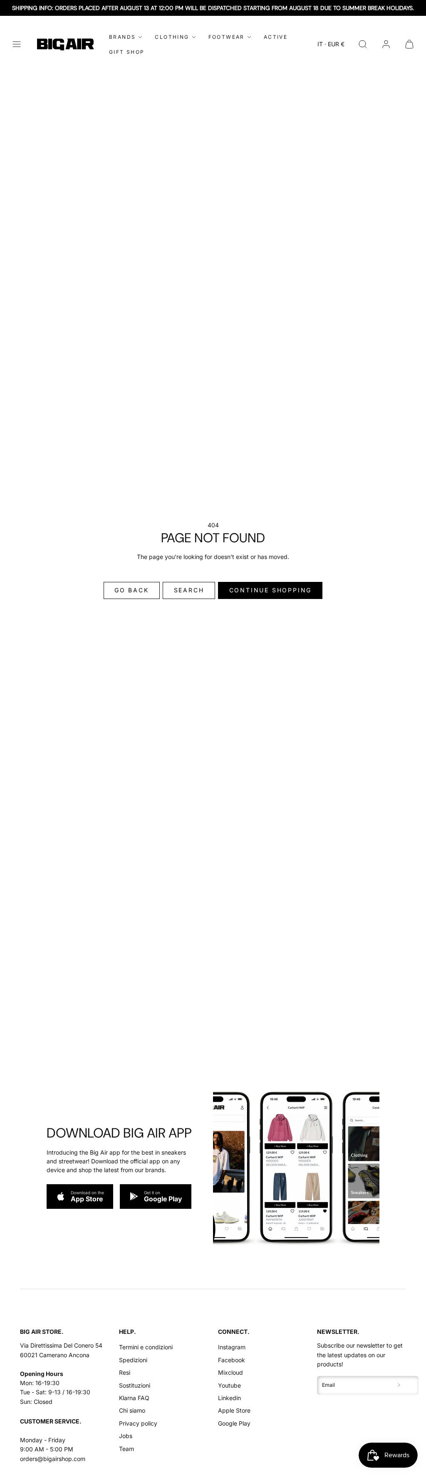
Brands (122, 37)
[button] (17, 44)
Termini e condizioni (146, 1347)
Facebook (231, 1359)
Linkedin (229, 1397)
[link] (386, 44)
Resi (124, 1372)
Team (126, 1448)
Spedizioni (133, 1359)
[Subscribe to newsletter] (399, 1385)
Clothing (172, 37)
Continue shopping (270, 590)
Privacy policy (138, 1423)
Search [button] (189, 590)
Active (275, 37)
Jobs (125, 1435)
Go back (131, 590)
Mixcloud (230, 1372)
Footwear (226, 37)
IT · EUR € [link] (330, 44)
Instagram (231, 1347)
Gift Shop (127, 52)
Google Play (234, 1423)
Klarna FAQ (134, 1397)
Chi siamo (132, 1410)
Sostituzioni (134, 1385)
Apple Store (234, 1410)
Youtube (229, 1385)
